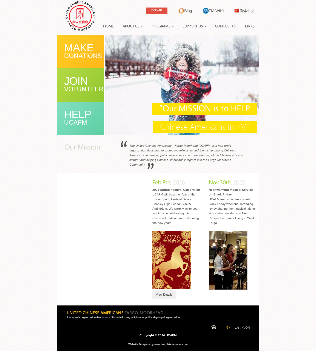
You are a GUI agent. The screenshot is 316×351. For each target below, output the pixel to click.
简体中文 (247, 11)
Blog (188, 11)
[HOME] (108, 26)
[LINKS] (250, 26)
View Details (164, 294)
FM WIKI (216, 11)
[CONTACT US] (226, 26)
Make (83, 50)
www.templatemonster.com (171, 344)
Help (77, 117)
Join (84, 84)
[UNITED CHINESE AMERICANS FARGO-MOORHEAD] (115, 312)
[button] (132, 26)
